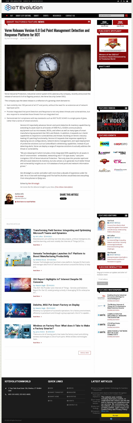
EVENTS (71, 401)
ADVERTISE (72, 396)
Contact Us (70, 15)
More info (105, 411)
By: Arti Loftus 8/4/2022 (42, 236)
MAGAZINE (72, 392)
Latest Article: (115, 223)
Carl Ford (110, 220)
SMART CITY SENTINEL (23, 15)
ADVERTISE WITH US (37, 1)
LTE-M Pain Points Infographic (113, 324)
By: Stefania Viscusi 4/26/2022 (44, 260)
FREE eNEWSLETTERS (16, 1)
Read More (36, 245)
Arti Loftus (111, 235)
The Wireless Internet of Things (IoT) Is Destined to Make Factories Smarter (116, 306)
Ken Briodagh (12, 38)
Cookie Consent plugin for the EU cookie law (115, 419)
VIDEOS (70, 388)
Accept (115, 415)
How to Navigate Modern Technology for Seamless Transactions (110, 389)
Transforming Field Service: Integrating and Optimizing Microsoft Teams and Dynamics (62, 231)
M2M (51, 388)
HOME (7, 1)
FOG (50, 401)
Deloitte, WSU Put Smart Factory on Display (56, 304)
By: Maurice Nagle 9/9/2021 (43, 285)
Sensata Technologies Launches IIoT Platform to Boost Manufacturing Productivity (59, 255)
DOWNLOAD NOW (113, 301)
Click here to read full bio (25, 202)
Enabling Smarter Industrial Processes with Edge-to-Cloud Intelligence (116, 296)
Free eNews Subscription (63, 187)
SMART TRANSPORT (56, 392)
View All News (84, 353)
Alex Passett (111, 252)
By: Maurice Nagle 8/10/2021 (44, 308)
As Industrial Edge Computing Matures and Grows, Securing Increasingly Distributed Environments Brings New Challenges (116, 244)
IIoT (11, 15)
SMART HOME (54, 396)
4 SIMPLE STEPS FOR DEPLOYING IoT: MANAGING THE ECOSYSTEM (116, 315)
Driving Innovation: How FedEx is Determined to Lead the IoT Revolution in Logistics (117, 259)
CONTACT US (27, 1)
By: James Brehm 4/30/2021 (44, 332)
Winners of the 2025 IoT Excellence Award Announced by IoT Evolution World (112, 56)
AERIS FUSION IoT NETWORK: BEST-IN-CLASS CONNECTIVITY (117, 332)
